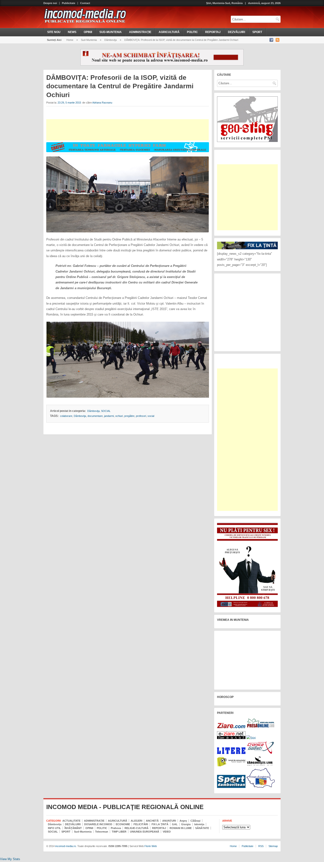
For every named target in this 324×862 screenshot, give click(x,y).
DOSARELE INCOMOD (98, 824)
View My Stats (10, 859)
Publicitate (68, 3)
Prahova (116, 828)
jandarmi (109, 416)
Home (69, 39)
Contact (85, 3)
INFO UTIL (54, 828)
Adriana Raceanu (102, 102)
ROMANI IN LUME (181, 828)
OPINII (88, 32)
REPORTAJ (213, 32)
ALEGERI (136, 820)
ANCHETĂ (152, 820)
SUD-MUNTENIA (110, 32)
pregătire (129, 416)
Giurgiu (186, 824)
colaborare (66, 416)
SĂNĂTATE (202, 828)
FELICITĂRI (141, 824)
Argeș (183, 820)
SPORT (257, 32)
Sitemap (273, 846)
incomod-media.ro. (66, 846)
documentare (95, 416)
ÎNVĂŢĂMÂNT (73, 828)
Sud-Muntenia (89, 39)
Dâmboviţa (110, 39)
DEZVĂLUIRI (236, 32)
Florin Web (150, 846)
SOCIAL (106, 411)
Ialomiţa (199, 824)
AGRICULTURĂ (169, 32)
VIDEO (167, 831)
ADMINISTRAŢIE (140, 32)
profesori (141, 416)
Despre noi (50, 3)
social (151, 416)
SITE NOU (53, 32)
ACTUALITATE (71, 820)
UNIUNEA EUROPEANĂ (144, 831)
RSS (261, 846)
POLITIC (192, 32)
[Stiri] (251, 738)
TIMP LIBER (119, 831)
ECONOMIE (123, 824)
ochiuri (119, 416)
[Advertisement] (127, 130)
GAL (175, 824)
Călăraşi (195, 820)
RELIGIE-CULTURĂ (136, 828)
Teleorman (101, 831)
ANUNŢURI (169, 820)
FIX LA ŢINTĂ (160, 824)
